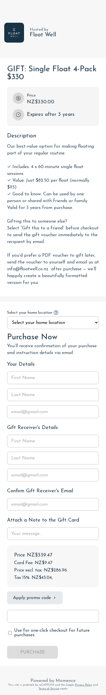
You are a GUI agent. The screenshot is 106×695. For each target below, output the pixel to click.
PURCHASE (32, 652)
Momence (65, 681)
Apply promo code (32, 598)
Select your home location (29, 313)
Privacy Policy (83, 685)
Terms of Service (49, 688)
